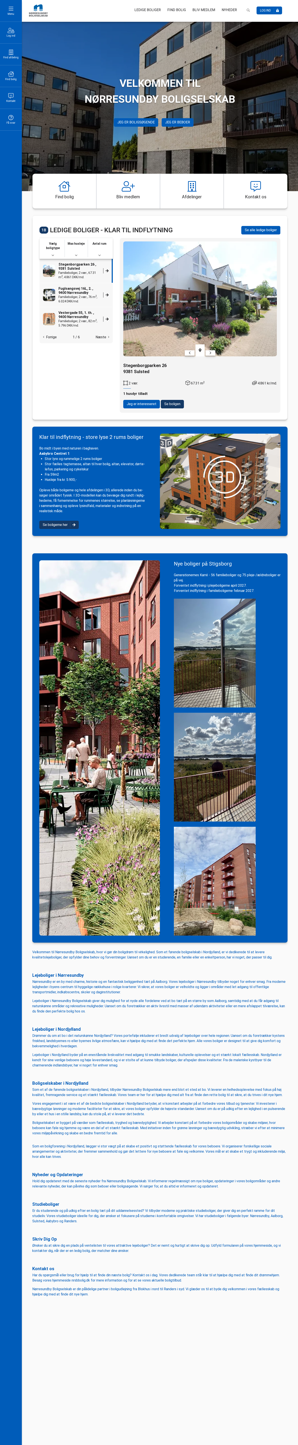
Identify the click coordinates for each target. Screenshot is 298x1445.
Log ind (11, 35)
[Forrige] (190, 353)
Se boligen (172, 404)
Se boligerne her (55, 525)
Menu (11, 13)
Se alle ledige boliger (261, 230)
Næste (102, 337)
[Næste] (210, 353)
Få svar (11, 122)
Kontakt (10, 101)
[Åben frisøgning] (248, 10)
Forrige (50, 337)
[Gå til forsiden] (38, 10)
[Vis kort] (200, 350)
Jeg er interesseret (141, 404)
